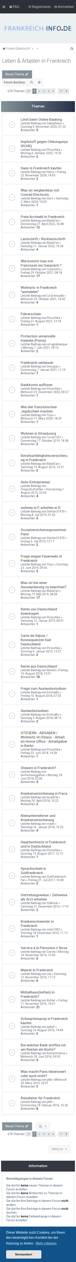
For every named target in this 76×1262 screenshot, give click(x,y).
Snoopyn (53, 366)
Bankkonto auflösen (37, 385)
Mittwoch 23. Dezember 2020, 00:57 (45, 392)
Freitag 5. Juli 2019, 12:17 (37, 541)
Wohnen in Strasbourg (38, 433)
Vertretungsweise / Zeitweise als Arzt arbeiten (44, 897)
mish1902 (53, 929)
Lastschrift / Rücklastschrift (43, 239)
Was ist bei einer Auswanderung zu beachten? (43, 585)
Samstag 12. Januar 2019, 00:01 (42, 620)
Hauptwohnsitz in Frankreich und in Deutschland (43, 844)
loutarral (52, 797)
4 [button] (48, 91)
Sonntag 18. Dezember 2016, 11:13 (44, 933)
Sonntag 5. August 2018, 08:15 (41, 718)
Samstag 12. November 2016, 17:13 (43, 975)
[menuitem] (14, 7)
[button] (28, 91)
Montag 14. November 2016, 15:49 (45, 953)
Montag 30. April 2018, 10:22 (39, 800)
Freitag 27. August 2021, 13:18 (41, 321)
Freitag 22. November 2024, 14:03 (43, 173)
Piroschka (53, 149)
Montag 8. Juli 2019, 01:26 (38, 515)
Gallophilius (54, 123)
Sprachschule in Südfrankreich (33, 870)
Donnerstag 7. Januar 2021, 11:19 (43, 370)
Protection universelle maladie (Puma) (38, 338)
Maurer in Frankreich (37, 970)
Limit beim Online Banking (41, 119)
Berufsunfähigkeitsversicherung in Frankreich (44, 457)
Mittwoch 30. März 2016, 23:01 (44, 1081)
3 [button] (44, 91)
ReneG (51, 670)
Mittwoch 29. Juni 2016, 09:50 (40, 1056)
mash (50, 823)
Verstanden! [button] (23, 1254)
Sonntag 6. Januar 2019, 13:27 (41, 651)
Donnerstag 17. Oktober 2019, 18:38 (44, 440)
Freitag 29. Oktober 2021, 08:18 (41, 272)
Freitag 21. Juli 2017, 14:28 (46, 880)
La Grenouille (55, 295)
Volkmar (52, 903)
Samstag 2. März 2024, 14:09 (44, 200)
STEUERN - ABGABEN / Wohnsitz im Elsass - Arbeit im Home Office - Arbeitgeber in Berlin (44, 739)
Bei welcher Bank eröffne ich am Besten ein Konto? (43, 1047)
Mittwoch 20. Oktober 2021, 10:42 (43, 299)
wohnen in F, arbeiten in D (40, 507)
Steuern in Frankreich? (38, 768)
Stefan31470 (56, 511)
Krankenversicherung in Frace (44, 793)
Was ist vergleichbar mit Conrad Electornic (40, 192)
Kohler (51, 1000)
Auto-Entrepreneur (35, 482)
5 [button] (53, 91)
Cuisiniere (53, 269)
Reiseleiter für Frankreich (40, 1098)
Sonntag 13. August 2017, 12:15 (42, 853)
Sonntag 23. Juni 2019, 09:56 (44, 566)
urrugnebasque (57, 344)
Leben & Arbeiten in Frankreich (36, 61)
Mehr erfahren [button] (46, 1243)
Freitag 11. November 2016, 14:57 (44, 1002)
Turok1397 (54, 437)
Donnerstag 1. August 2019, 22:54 (43, 491)
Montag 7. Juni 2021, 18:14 (40, 347)
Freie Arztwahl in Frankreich (42, 217)
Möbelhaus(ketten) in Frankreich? (37, 994)
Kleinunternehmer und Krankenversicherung (38, 817)
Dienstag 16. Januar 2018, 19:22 (42, 827)
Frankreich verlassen (37, 362)
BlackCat (53, 220)
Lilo (49, 974)
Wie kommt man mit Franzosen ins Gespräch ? (41, 263)
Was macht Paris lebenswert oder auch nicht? (43, 1073)
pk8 (49, 1079)
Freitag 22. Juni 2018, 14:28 (39, 753)
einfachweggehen (33, 775)
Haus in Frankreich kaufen (41, 168)
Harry (50, 172)
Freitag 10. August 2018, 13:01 (44, 671)
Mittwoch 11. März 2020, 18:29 (41, 418)
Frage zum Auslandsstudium (43, 688)
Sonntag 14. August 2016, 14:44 (42, 1030)
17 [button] (61, 91)
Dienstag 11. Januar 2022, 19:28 (42, 246)
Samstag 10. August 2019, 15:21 (42, 467)
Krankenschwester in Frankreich (37, 923)
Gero (50, 198)
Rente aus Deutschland (39, 666)
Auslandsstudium (35, 711)
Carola (51, 951)
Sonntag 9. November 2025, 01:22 (43, 126)
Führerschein (31, 314)
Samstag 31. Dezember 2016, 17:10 (44, 906)
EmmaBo (53, 692)
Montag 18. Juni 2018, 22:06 (42, 776)
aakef (51, 1026)
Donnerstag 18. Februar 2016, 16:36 (44, 1105)
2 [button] (39, 91)
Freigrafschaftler (32, 489)
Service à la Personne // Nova (44, 948)
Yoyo (50, 415)
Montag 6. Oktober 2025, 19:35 (41, 153)
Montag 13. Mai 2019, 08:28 (39, 594)
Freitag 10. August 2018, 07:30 (41, 695)
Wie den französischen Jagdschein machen (39, 409)
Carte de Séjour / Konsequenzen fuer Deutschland (36, 639)
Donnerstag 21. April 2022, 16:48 (42, 224)
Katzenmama (56, 1053)
